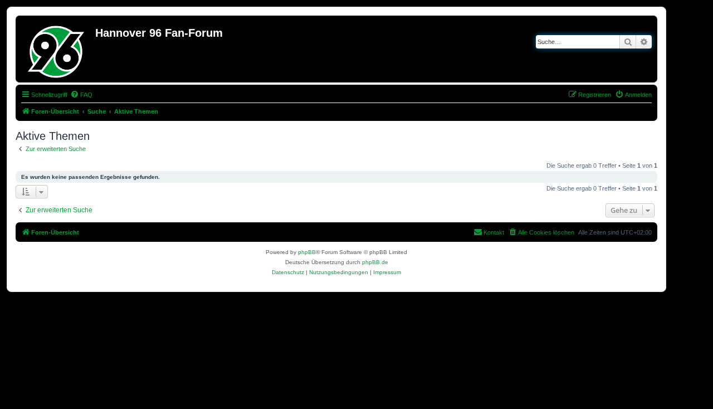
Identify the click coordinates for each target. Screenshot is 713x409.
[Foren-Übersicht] (56, 49)
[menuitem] (81, 94)
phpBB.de (375, 262)
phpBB (307, 252)
